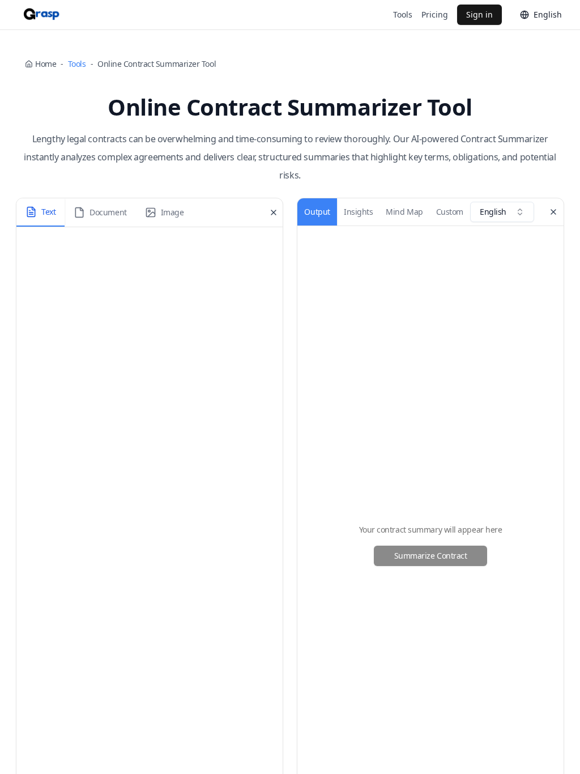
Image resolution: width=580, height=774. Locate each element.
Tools (402, 14)
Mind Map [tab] (404, 211)
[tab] (40, 212)
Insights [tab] (358, 211)
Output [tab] (317, 211)
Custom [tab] (449, 211)
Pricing (434, 14)
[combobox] (502, 212)
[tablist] (104, 212)
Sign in (479, 14)
